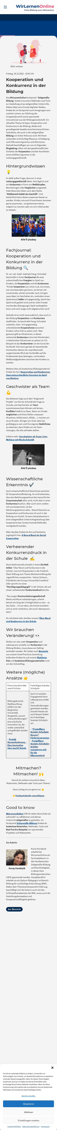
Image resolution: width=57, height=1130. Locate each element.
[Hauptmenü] (5, 7)
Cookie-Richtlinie (14, 1126)
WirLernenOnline (14, 813)
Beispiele (43, 651)
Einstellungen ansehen (28, 1120)
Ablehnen (28, 1112)
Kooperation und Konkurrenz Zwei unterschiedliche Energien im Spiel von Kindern (28, 375)
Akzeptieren (28, 1103)
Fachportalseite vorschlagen (30, 795)
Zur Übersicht (14, 909)
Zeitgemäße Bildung (27, 823)
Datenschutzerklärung (30, 1126)
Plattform (42, 657)
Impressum (45, 1126)
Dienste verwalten (28, 1096)
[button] (52, 1067)
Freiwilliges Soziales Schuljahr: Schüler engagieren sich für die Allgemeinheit (40, 748)
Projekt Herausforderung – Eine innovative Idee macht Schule (17, 744)
